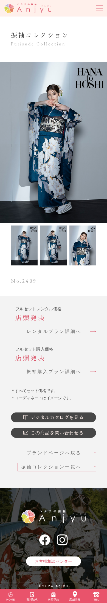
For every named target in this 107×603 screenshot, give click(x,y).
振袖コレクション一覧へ (51, 467)
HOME (10, 599)
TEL (96, 599)
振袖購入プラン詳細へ (54, 371)
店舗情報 (74, 599)
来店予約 (53, 599)
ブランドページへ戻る (54, 452)
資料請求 (32, 599)
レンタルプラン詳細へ (54, 331)
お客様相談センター (53, 561)
